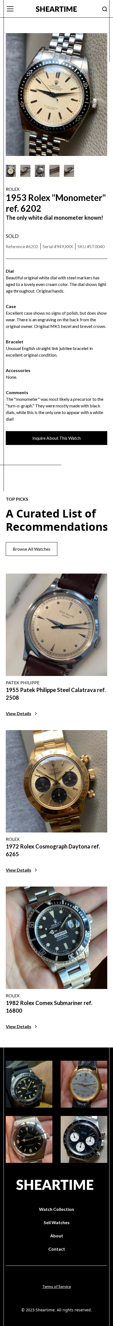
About (56, 1235)
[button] (17, 8)
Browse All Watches (31, 548)
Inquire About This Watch (56, 438)
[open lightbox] (11, 171)
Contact (56, 1248)
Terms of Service (56, 1286)
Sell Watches (57, 1222)
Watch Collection (56, 1209)
